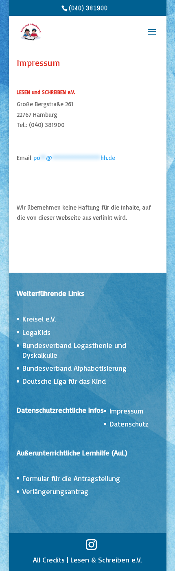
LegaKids (36, 332)
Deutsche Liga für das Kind (64, 380)
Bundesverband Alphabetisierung (74, 367)
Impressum (126, 410)
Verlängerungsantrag (55, 491)
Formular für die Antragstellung (71, 478)
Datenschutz (129, 423)
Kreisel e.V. (39, 318)
